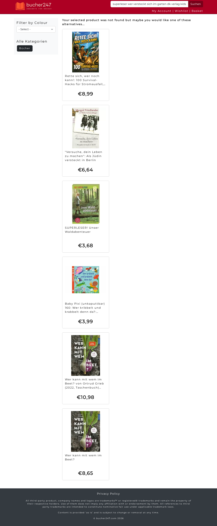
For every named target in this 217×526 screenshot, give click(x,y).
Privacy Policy (108, 493)
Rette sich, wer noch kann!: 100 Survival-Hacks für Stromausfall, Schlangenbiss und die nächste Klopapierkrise (84, 84)
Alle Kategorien (31, 41)
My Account (162, 11)
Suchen (195, 4)
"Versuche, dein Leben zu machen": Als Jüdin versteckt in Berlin (83, 156)
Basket (197, 11)
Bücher (24, 48)
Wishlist (181, 11)
